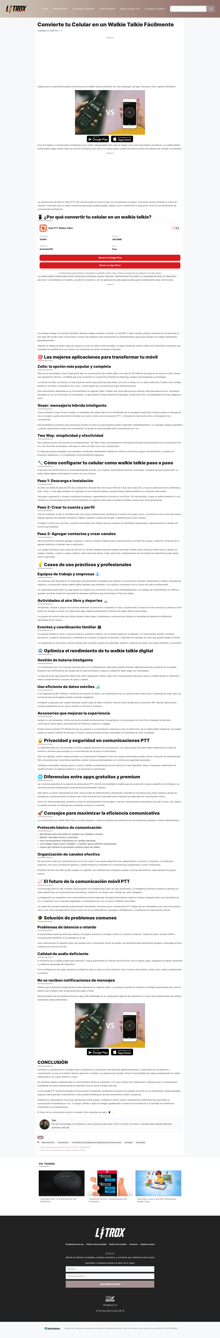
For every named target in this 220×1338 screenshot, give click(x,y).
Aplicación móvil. (48, 1142)
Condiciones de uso (75, 1244)
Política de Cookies (118, 1244)
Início (45, 9)
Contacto (133, 1244)
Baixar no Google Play (110, 257)
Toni (54, 1120)
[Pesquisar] (211, 8)
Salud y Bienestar (107, 9)
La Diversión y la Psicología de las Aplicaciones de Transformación (96, 1142)
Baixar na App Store (110, 265)
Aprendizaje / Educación (83, 9)
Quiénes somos (147, 1244)
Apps (40, 1137)
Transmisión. (140, 1142)
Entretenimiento (60, 9)
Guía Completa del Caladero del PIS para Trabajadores (65, 1147)
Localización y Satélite (155, 9)
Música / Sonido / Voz (130, 9)
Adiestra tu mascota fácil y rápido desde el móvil (62, 1150)
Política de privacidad (96, 1244)
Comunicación (63, 1142)
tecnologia (128, 1142)
